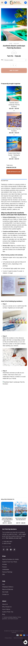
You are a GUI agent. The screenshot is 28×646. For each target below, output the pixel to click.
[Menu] (2, 3)
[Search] (5, 2)
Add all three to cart (14, 171)
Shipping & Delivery (7, 587)
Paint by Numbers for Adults (10, 559)
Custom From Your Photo (9, 562)
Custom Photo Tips (7, 612)
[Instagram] (7, 549)
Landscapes (5, 569)
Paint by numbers (10, 255)
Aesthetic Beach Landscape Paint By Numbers (13, 214)
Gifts (3, 574)
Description (4, 180)
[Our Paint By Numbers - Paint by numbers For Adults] (15, 3)
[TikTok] (14, 549)
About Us (5, 604)
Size (2, 59)
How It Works (6, 609)
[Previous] (1, 513)
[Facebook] (3, 549)
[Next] (27, 513)
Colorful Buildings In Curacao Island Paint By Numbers (7, 520)
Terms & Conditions (18, 637)
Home (10, 43)
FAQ (3, 584)
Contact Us (5, 594)
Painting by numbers (7, 184)
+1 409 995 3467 (7, 541)
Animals (4, 564)
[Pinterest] (10, 549)
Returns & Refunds (7, 589)
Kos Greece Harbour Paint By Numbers (20, 519)
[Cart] (25, 2)
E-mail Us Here (6, 543)
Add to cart (14, 70)
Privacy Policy (8, 637)
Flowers (4, 567)
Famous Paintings (7, 572)
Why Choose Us (6, 607)
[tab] (14, 180)
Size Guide (5, 592)
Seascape (16, 43)
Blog (3, 614)
